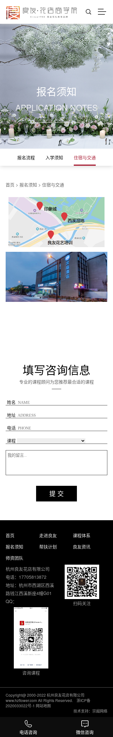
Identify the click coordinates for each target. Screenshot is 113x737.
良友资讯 (81, 546)
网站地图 (43, 705)
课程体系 (81, 535)
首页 (10, 184)
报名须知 (28, 184)
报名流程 (26, 157)
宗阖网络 (99, 711)
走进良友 (48, 535)
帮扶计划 (48, 546)
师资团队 (14, 558)
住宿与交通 (85, 157)
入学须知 (54, 157)
